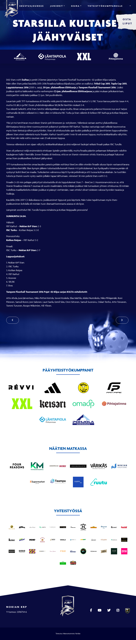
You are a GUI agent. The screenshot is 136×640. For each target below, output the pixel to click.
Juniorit (56, 6)
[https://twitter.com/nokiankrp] (109, 610)
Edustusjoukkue (32, 6)
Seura (75, 6)
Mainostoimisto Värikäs (71, 633)
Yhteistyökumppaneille (105, 6)
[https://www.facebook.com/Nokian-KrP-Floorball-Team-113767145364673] (91, 610)
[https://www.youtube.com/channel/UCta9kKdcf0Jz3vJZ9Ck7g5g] (100, 610)
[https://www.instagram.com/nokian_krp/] (118, 610)
